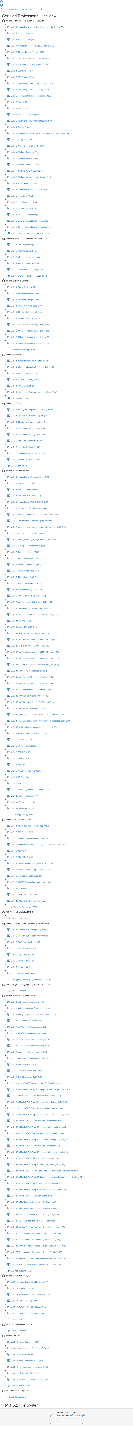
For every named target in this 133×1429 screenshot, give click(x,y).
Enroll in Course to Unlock (66, 1420)
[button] (1, 2)
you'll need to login (77, 1415)
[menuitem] (1, 6)
